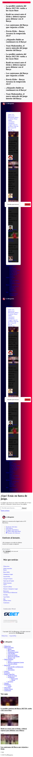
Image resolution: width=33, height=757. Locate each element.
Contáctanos (6, 602)
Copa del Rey (6, 576)
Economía (7, 672)
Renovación (14, 678)
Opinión (6, 683)
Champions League (11, 124)
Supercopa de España (8, 581)
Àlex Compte (11, 159)
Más (4, 599)
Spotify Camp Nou (9, 674)
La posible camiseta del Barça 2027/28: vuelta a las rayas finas (16, 8)
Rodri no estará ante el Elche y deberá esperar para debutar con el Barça (16, 17)
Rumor (5, 570)
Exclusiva (10, 681)
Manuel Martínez (12, 230)
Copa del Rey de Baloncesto (10, 592)
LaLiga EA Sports (7, 578)
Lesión (9, 686)
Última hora (6, 566)
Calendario (11, 122)
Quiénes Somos (7, 600)
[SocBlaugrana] (8, 104)
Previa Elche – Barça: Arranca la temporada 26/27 (16, 33)
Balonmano (11, 117)
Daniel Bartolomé (12, 198)
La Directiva (11, 677)
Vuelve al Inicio (5, 510)
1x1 (13, 114)
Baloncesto (11, 116)
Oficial (13, 680)
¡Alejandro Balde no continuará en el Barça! (16, 40)
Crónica (6, 671)
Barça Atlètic (6, 572)
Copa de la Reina (7, 586)
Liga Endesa (6, 597)
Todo (9, 114)
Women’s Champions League (10, 589)
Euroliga (5, 594)
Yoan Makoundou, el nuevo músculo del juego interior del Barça (16, 48)
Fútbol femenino (7, 583)
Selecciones (7, 687)
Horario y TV (11, 658)
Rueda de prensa (12, 675)
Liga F (5, 584)
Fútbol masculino (7, 568)
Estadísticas (7, 684)
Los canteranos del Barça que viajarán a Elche (17, 26)
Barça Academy (13, 118)
